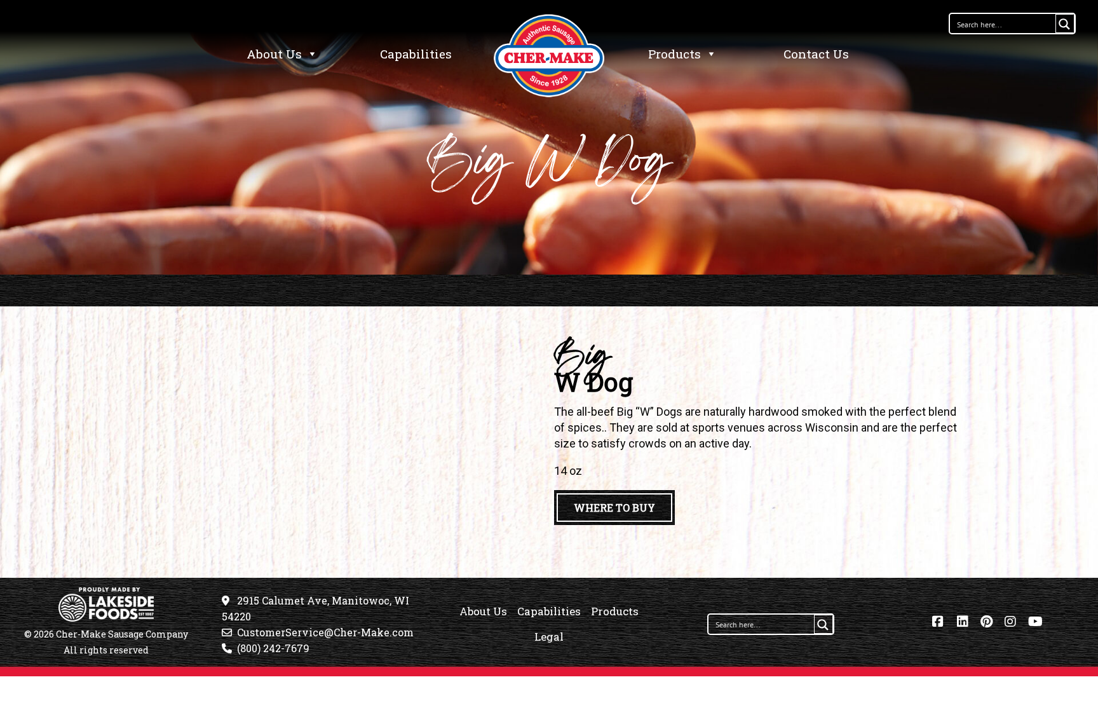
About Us (274, 54)
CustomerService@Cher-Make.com (325, 632)
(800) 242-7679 (273, 648)
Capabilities (416, 54)
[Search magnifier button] (1064, 23)
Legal (549, 636)
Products (674, 54)
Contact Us (816, 54)
